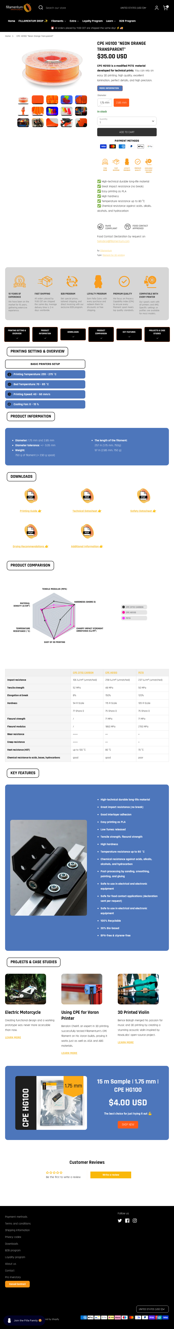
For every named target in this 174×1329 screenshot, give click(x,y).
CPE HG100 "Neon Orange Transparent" (34, 36)
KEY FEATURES (129, 332)
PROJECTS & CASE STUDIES (157, 332)
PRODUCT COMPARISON (101, 332)
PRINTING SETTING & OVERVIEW (17, 332)
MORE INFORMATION (109, 88)
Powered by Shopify (49, 1319)
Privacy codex (13, 1237)
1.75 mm (104, 103)
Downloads (11, 1244)
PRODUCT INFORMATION (45, 332)
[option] (52, 68)
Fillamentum (106, 250)
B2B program (13, 1250)
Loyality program (15, 1257)
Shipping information (17, 1230)
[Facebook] (128, 1221)
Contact (9, 1271)
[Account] (156, 7)
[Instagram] (135, 1221)
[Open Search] (40, 7)
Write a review (111, 1175)
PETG (141, 672)
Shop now (128, 1125)
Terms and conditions (18, 1224)
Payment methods (16, 1217)
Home (8, 36)
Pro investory (13, 1277)
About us (10, 1264)
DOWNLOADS (73, 332)
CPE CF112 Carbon (83, 672)
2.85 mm (121, 103)
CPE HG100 (111, 672)
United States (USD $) (132, 8)
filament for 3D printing (114, 255)
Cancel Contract (17, 1284)
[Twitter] (121, 1221)
